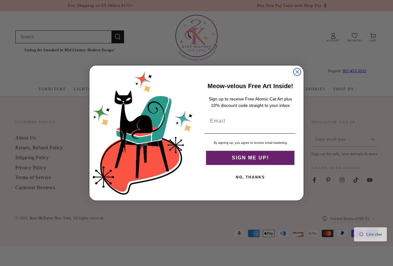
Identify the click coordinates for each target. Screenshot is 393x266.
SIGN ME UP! (250, 157)
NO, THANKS (250, 177)
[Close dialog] (297, 72)
